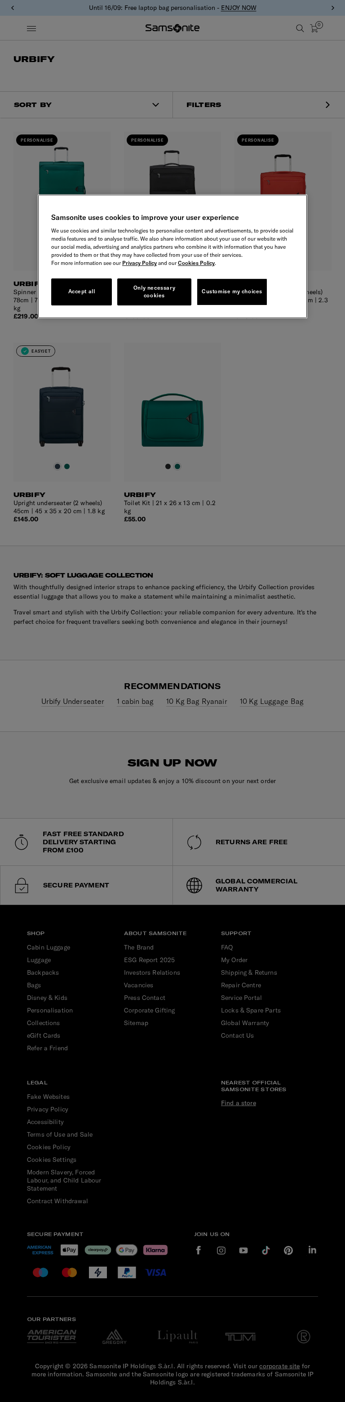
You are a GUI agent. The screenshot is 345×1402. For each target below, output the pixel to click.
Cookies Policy (196, 263)
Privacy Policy (139, 263)
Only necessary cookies (154, 291)
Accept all (81, 291)
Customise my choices (232, 291)
